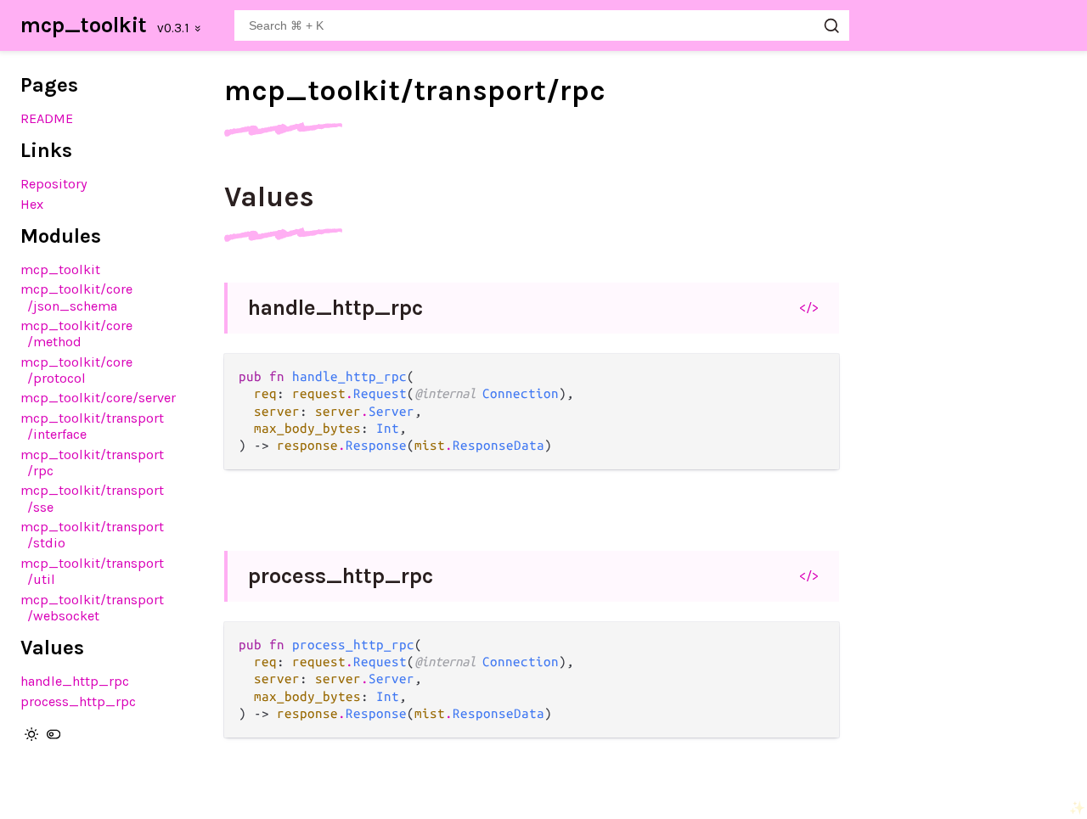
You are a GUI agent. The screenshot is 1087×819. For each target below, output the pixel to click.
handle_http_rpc (74, 681)
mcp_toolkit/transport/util (92, 571)
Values (269, 197)
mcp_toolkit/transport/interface (92, 426)
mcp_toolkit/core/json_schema (76, 297)
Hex (31, 204)
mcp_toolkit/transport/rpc (92, 462)
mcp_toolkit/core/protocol (76, 370)
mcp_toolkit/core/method (76, 333)
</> (809, 307)
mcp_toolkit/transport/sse (92, 498)
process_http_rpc (78, 701)
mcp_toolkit (83, 25)
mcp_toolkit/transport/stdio (92, 535)
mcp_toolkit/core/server (98, 398)
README (46, 118)
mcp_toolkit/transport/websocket (92, 608)
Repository (53, 184)
